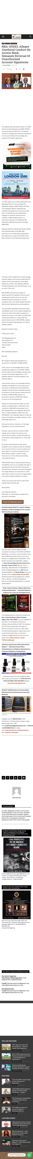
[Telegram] (24, 777)
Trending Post (14, 43)
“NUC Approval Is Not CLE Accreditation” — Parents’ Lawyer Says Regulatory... (20, 1046)
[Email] (19, 777)
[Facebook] (11, 777)
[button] (3, 36)
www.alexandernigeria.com (16, 683)
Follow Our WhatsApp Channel (12, 502)
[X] (7, 777)
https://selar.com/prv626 (20, 574)
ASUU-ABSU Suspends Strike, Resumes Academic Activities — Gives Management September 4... (21, 1056)
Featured (14, 1085)
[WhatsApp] (3, 777)
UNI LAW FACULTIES (16, 1050)
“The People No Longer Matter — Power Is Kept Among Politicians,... (21, 1099)
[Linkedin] (15, 777)
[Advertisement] (16, 17)
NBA (3, 43)
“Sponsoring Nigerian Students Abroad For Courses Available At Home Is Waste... (21, 1066)
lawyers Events (15, 1127)
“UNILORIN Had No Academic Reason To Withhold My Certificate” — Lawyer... (21, 1090)
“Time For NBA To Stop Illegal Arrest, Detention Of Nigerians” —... (21, 1081)
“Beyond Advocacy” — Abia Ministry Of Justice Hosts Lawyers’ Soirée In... (20, 1133)
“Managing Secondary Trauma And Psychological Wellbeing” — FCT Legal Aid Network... (21, 1123)
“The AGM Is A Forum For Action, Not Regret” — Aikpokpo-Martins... (19, 1109)
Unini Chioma (6, 65)
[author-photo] (16, 795)
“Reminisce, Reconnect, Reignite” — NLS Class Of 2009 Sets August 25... (21, 1142)
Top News (7, 43)
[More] (24, 69)
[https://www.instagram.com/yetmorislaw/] (16, 904)
